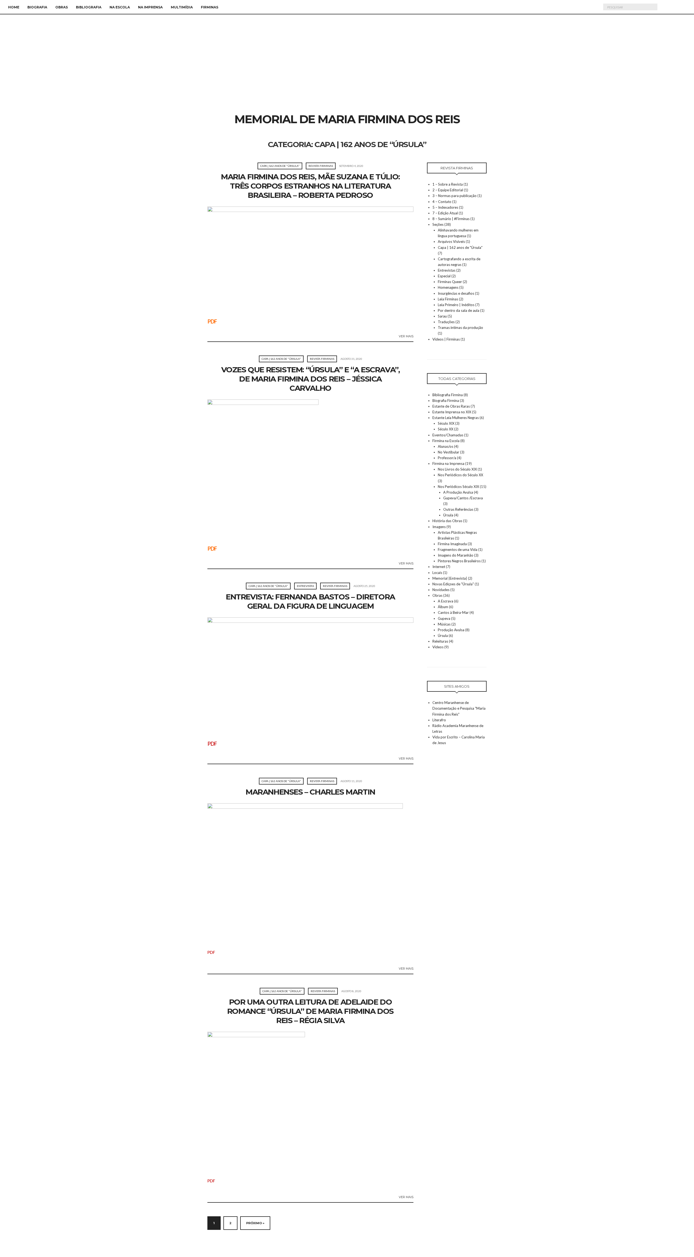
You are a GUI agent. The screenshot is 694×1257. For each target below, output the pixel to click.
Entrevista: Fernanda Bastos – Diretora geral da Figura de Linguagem (310, 601)
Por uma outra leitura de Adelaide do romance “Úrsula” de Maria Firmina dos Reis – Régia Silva (310, 1011)
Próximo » (255, 1223)
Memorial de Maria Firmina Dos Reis (347, 119)
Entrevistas (305, 586)
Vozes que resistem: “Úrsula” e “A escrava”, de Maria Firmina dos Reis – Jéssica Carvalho (310, 379)
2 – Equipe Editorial (447, 190)
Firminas (209, 7)
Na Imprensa (150, 7)
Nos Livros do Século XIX (457, 469)
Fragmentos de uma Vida (457, 549)
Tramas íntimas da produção (460, 327)
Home (13, 7)
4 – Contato (441, 201)
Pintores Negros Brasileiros (459, 561)
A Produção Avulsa (458, 492)
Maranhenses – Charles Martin (310, 791)
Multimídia (182, 7)
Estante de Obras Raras (451, 406)
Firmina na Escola (446, 441)
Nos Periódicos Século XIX (458, 486)
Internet (438, 566)
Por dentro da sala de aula (458, 310)
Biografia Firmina (445, 400)
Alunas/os (445, 446)
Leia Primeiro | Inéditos (456, 305)
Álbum (443, 607)
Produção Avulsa (451, 630)
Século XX (445, 429)
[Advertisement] (347, 71)
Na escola (120, 7)
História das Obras (447, 521)
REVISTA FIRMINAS (321, 165)
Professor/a (447, 458)
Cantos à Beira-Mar (453, 612)
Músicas (444, 624)
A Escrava (445, 601)
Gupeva (444, 618)
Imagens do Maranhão (455, 555)
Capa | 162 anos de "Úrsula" (280, 165)
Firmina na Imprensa (448, 463)
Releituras (440, 641)
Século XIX (446, 423)
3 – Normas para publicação (454, 195)
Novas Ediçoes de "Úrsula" (453, 584)
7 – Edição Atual (445, 213)
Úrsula (448, 515)
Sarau (442, 316)
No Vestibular (448, 452)
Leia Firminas (448, 299)
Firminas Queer (450, 282)
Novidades (440, 590)
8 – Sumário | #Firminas (451, 219)
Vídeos (438, 647)
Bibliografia (88, 7)
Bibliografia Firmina (447, 395)
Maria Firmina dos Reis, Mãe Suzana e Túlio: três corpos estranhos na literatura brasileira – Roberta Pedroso (310, 186)
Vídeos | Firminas (446, 339)
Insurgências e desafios (456, 293)
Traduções (446, 322)
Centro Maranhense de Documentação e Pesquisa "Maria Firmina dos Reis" (459, 708)
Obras (61, 7)
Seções (438, 224)
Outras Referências (458, 509)
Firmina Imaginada (452, 544)
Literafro (439, 720)
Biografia (37, 7)
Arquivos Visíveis (451, 241)
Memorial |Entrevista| (449, 578)
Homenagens (448, 287)
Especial (444, 276)
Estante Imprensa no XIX (451, 412)
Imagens (439, 527)
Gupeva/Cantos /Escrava (463, 498)
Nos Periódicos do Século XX (460, 475)
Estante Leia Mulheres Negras (455, 417)
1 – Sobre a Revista (447, 184)
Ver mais (406, 336)
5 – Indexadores (445, 207)
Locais (437, 572)
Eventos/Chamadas (447, 435)
